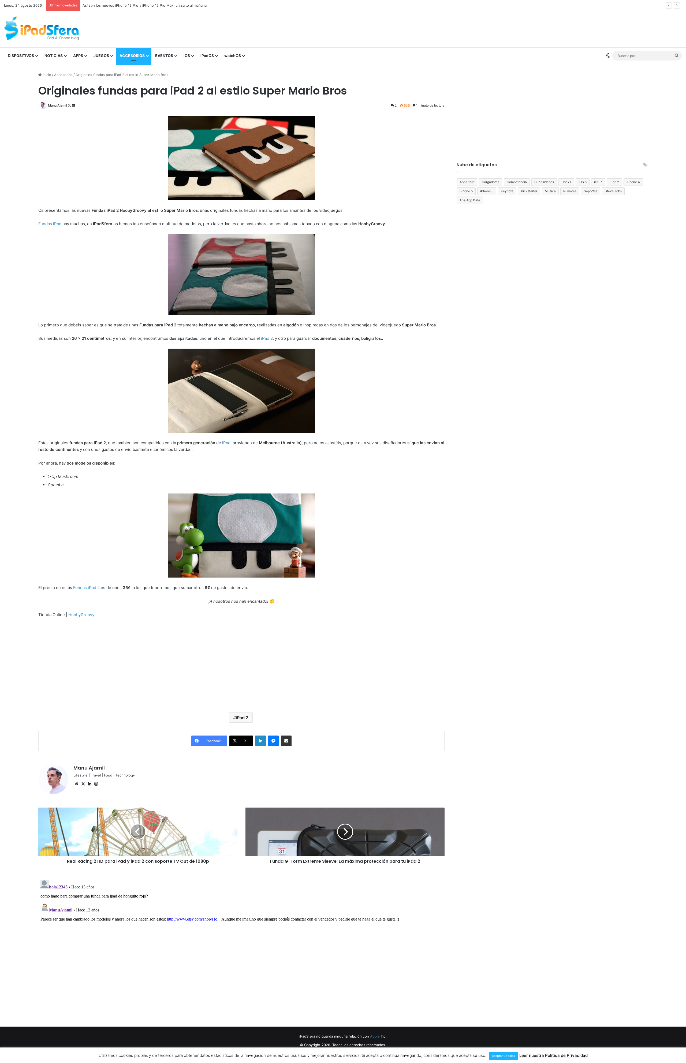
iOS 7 (598, 182)
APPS (78, 55)
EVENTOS (164, 55)
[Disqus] (241, 945)
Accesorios (63, 75)
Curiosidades (544, 182)
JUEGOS (101, 55)
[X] (83, 784)
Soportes (590, 191)
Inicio (46, 75)
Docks (566, 182)
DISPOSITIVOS (21, 55)
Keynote (507, 191)
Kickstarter (529, 191)
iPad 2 (242, 717)
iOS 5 (583, 182)
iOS (187, 55)
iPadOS (207, 55)
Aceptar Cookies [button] (503, 1056)
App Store (467, 182)
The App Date (470, 200)
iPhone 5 (466, 191)
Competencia (517, 182)
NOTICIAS (53, 55)
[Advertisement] (457, 28)
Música (550, 191)
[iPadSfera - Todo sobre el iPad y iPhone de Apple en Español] (41, 28)
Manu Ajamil (57, 105)
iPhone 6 (486, 191)
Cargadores (490, 182)
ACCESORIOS (132, 55)
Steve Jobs (613, 191)
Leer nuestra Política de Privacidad (553, 1055)
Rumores (569, 191)
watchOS (232, 55)
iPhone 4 (633, 182)
